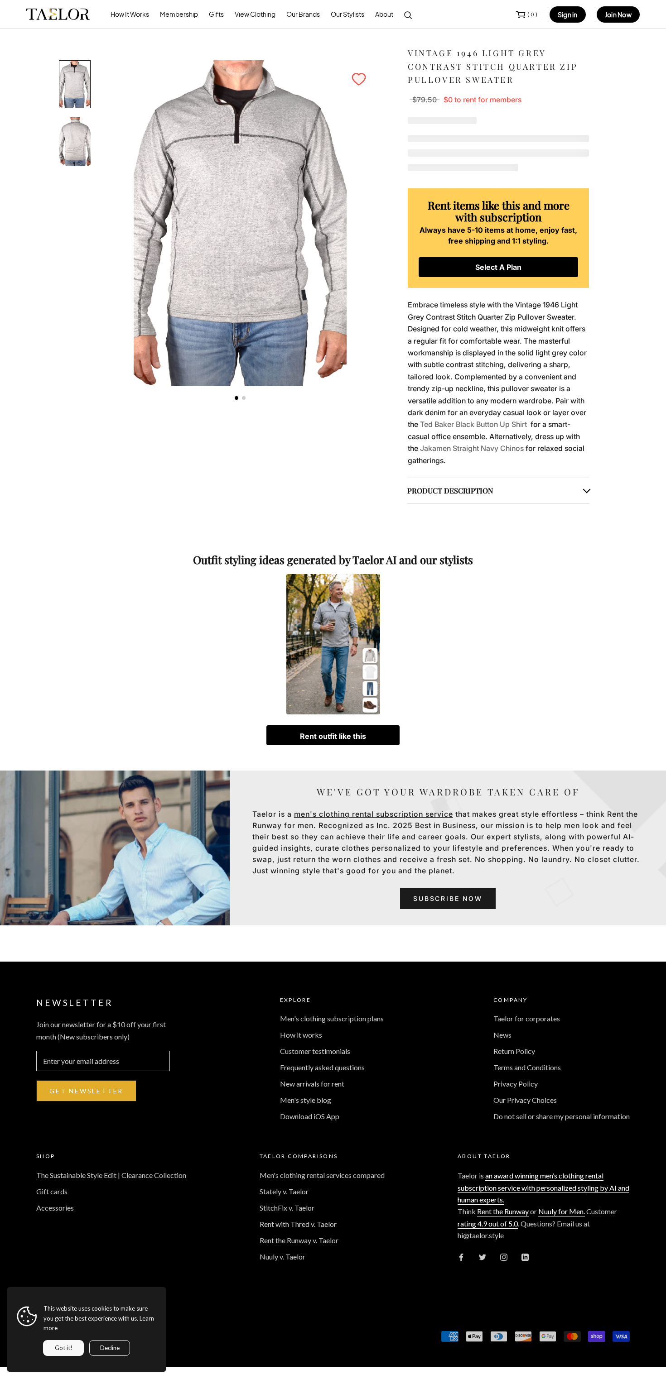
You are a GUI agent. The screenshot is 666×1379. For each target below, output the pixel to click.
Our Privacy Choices (525, 1100)
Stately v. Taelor (284, 1191)
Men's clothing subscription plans (332, 1018)
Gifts (216, 14)
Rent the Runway (503, 1211)
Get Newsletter (86, 1091)
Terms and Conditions (527, 1067)
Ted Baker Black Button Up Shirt (473, 424)
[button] (359, 79)
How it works (301, 1034)
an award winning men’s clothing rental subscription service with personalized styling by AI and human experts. (543, 1187)
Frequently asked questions (322, 1067)
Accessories (55, 1207)
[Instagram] (503, 1256)
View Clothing (255, 14)
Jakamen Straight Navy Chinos (472, 448)
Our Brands (303, 14)
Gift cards (52, 1191)
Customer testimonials (315, 1051)
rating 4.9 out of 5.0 (488, 1223)
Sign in (568, 14)
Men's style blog (305, 1100)
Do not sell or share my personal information (561, 1116)
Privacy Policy (515, 1083)
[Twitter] (482, 1256)
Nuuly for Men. (561, 1211)
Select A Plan (498, 267)
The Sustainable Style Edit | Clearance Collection (111, 1175)
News (502, 1034)
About (384, 14)
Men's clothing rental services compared (322, 1175)
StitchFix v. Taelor (287, 1207)
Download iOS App (309, 1116)
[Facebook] (461, 1256)
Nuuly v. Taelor (282, 1256)
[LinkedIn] (525, 1256)
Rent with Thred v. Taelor (298, 1224)
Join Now (618, 14)
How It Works (130, 14)
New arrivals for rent (312, 1083)
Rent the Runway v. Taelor (299, 1240)
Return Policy (514, 1051)
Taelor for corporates (526, 1018)
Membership (179, 14)
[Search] (408, 14)
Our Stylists (347, 14)
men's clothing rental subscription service (373, 814)
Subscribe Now (447, 898)
